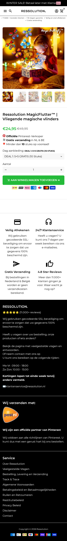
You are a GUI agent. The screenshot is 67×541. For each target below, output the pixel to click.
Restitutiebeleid (13, 500)
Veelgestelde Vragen (16, 469)
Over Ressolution (14, 463)
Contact (8, 515)
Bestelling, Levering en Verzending (25, 474)
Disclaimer (9, 510)
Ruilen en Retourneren (18, 495)
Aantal (7, 164)
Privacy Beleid (12, 505)
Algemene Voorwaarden (18, 484)
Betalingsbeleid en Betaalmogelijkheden (29, 489)
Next (61, 58)
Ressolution (42, 529)
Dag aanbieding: (29, 150)
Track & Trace (11, 479)
